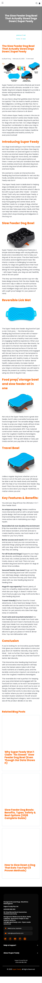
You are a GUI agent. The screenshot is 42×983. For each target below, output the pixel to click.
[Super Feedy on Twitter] (5, 939)
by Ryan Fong (6, 59)
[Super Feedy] (21, 3)
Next (24, 35)
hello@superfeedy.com (15, 933)
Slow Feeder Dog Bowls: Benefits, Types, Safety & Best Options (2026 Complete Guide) (20, 814)
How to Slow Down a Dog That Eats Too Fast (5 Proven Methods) (20, 867)
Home (18, 38)
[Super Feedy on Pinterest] (20, 939)
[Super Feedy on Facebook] (10, 939)
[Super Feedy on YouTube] (15, 939)
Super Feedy (16, 969)
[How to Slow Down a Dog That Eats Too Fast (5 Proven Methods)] (21, 844)
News (24, 38)
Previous (19, 35)
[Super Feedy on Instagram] (25, 939)
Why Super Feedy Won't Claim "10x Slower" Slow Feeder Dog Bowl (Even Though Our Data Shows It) (20, 757)
